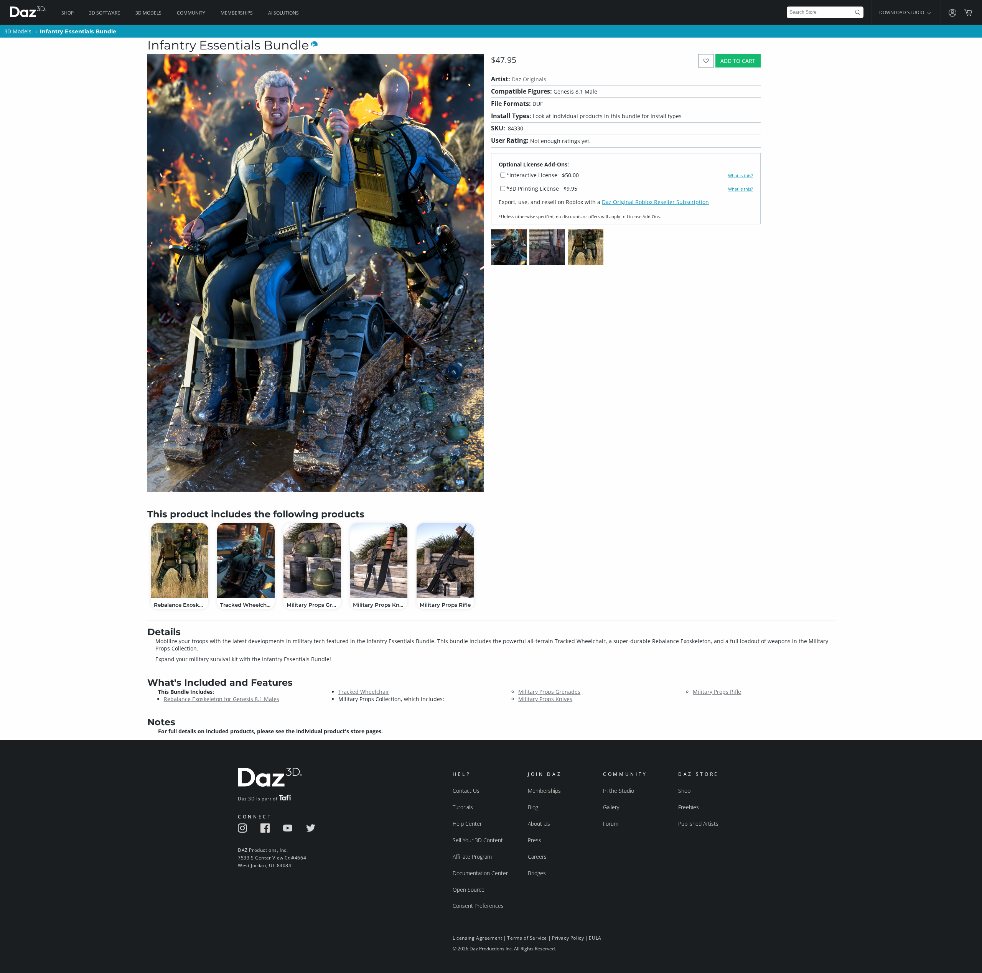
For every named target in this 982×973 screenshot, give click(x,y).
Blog (533, 807)
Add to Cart (737, 60)
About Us (539, 823)
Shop (67, 13)
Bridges (537, 873)
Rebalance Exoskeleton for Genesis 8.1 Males (221, 699)
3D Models (148, 13)
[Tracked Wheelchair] (246, 560)
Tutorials (463, 807)
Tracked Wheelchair (363, 691)
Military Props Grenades (549, 691)
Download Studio (902, 12)
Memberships (237, 13)
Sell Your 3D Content (478, 840)
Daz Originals (529, 79)
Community (191, 13)
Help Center (467, 823)
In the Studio (618, 790)
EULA (595, 938)
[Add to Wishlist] (706, 61)
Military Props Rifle (717, 691)
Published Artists (698, 823)
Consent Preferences (478, 905)
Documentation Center (480, 873)
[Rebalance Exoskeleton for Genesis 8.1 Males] (179, 560)
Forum (610, 823)
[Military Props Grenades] (312, 560)
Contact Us (466, 790)
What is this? (740, 175)
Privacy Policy (568, 938)
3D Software (104, 13)
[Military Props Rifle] (445, 560)
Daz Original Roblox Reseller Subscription (655, 202)
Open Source (468, 889)
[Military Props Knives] (378, 560)
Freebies (688, 807)
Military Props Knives (545, 699)
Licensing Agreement (477, 938)
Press (534, 840)
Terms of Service (527, 938)
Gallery (611, 807)
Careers (537, 856)
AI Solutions (283, 13)
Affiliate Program (472, 856)
